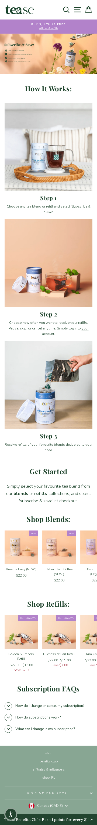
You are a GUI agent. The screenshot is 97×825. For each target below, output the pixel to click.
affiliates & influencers (49, 769)
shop (48, 753)
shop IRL (48, 777)
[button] (10, 814)
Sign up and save (47, 793)
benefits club (49, 761)
